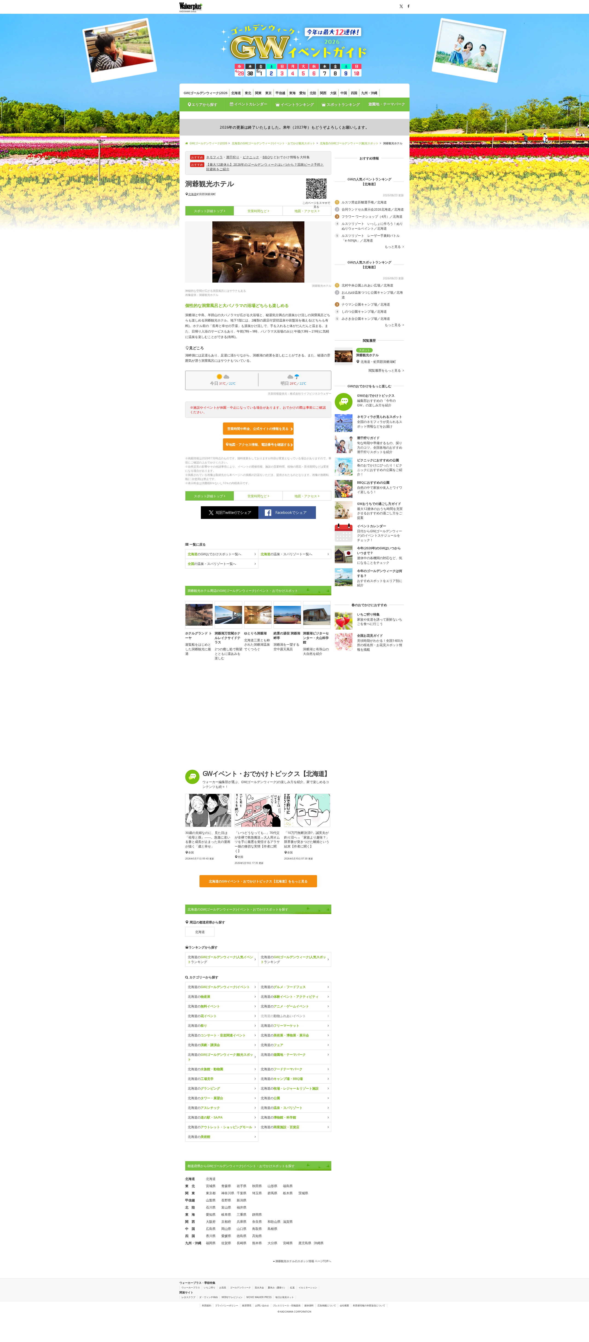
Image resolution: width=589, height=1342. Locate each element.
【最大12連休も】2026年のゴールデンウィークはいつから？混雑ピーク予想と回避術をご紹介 (265, 166)
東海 (292, 93)
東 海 (190, 1214)
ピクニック (251, 157)
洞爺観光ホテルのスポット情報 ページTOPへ (303, 1261)
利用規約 (206, 1305)
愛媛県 (226, 1236)
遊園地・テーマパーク (386, 104)
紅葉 (292, 1287)
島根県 (272, 1228)
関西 (323, 93)
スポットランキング (343, 104)
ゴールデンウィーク (240, 1287)
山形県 (272, 1186)
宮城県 (211, 1186)
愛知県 (211, 1214)
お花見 (222, 1287)
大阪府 (211, 1221)
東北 (248, 93)
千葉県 (241, 1193)
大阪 (333, 93)
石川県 (211, 1207)
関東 (258, 93)
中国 (344, 93)
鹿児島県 (304, 1243)
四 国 (190, 1236)
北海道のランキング (220, 959)
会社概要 (344, 1305)
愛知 (302, 93)
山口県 (241, 1228)
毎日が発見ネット (284, 1297)
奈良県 (257, 1221)
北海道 (236, 93)
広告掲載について (327, 1305)
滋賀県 (288, 1221)
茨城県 (303, 1193)
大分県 (272, 1243)
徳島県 (241, 1236)
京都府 (226, 1221)
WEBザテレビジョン (232, 1297)
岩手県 (241, 1186)
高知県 (257, 1236)
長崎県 (241, 1243)
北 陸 (190, 1207)
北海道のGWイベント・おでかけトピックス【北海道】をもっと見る (258, 881)
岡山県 (226, 1228)
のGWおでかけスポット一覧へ (214, 554)
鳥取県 (257, 1228)
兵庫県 (241, 1221)
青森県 (226, 1186)
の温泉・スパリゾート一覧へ (286, 554)
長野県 (226, 1200)
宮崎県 (288, 1243)
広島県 (211, 1228)
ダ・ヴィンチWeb (208, 1297)
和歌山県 (274, 1221)
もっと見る (393, 246)
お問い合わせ (262, 1305)
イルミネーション (308, 1287)
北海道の (219, 987)
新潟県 (241, 1200)
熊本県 (257, 1243)
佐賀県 (226, 1243)
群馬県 (272, 1193)
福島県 (288, 1186)
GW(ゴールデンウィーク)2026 (205, 93)
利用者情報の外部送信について (369, 1305)
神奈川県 (227, 1193)
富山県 (226, 1207)
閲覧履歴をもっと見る (385, 370)
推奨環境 (246, 1305)
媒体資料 (309, 1305)
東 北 (190, 1186)
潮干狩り (233, 157)
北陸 (313, 93)
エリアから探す (204, 104)
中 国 (190, 1228)
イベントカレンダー (250, 104)
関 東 (190, 1193)
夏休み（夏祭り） (277, 1287)
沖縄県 (318, 1243)
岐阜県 (226, 1214)
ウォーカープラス (191, 1287)
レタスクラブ (188, 1297)
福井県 (241, 1207)
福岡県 (211, 1243)
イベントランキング (297, 104)
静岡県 (257, 1214)
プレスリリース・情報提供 (286, 1305)
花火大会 (259, 1287)
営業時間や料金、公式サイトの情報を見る (258, 428)
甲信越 (280, 93)
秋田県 (257, 1186)
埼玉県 (257, 1193)
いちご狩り (209, 1287)
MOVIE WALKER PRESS (258, 1297)
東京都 (211, 1193)
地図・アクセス (305, 211)
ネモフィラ (214, 157)
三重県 (241, 1214)
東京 (268, 93)
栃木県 (288, 1193)
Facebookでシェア (291, 512)
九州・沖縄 (369, 93)
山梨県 (211, 1200)
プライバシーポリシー (226, 1305)
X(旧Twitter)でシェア (233, 512)
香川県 (211, 1236)
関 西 (190, 1221)
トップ (208, 211)
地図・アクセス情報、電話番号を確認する (259, 444)
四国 (354, 93)
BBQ (266, 157)
